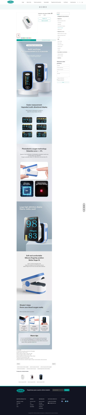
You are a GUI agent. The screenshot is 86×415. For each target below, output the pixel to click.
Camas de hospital (60, 44)
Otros (17, 406)
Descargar (40, 403)
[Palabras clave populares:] (58, 13)
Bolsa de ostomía (60, 55)
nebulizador (59, 24)
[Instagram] (67, 401)
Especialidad (46, 2)
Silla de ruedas (60, 41)
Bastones (59, 48)
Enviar (63, 82)
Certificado (66, 2)
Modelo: (40, 15)
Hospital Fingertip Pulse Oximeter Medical (44, 368)
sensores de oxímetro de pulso (31, 368)
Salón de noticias (41, 401)
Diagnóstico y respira (20, 401)
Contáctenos (41, 408)
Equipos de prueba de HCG (61, 35)
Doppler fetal (59, 29)
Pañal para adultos (60, 54)
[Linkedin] (42, 7)
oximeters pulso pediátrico (21, 368)
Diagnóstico (60, 18)
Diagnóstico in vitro (61, 31)
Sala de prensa (73, 2)
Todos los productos (37, 2)
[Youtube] (46, 7)
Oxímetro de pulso (60, 27)
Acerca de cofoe (32, 401)
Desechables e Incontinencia (62, 52)
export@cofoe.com (52, 403)
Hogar (23, 2)
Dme (17, 404)
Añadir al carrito (44, 20)
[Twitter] (44, 7)
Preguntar (43, 18)
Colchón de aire (60, 46)
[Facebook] (40, 7)
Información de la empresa (46, 40)
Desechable (18, 403)
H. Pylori (59, 37)
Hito (30, 403)
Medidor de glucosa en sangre (62, 33)
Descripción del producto (26, 40)
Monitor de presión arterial (61, 20)
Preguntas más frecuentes (56, 2)
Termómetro (59, 22)
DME (58, 39)
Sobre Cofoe (29, 2)
